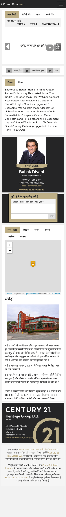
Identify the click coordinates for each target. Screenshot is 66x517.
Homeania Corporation (16, 477)
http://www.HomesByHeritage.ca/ (20, 438)
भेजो (52, 216)
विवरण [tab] (10, 82)
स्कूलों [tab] (47, 230)
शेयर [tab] (38, 14)
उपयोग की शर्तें (37, 449)
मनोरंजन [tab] (11, 236)
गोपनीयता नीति (50, 449)
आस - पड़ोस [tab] (12, 230)
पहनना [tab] (23, 236)
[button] (10, 323)
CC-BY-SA (55, 293)
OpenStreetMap (32, 293)
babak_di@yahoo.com (32, 186)
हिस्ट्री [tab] (26, 230)
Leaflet (9, 293)
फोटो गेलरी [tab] (12, 14)
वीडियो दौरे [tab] (26, 14)
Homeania (24, 449)
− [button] (10, 250)
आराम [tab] (36, 230)
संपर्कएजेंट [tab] (50, 14)
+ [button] (10, 245)
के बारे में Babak (31, 166)
